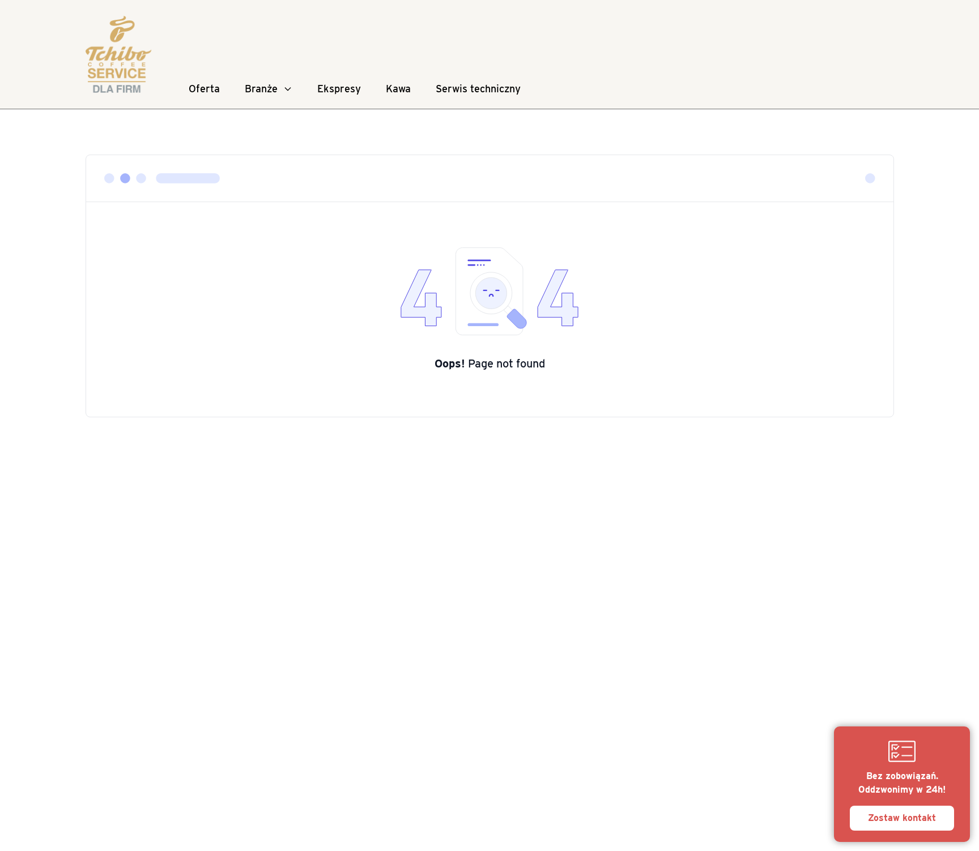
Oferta (204, 89)
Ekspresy (339, 89)
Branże (261, 89)
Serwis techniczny (478, 89)
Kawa (398, 89)
